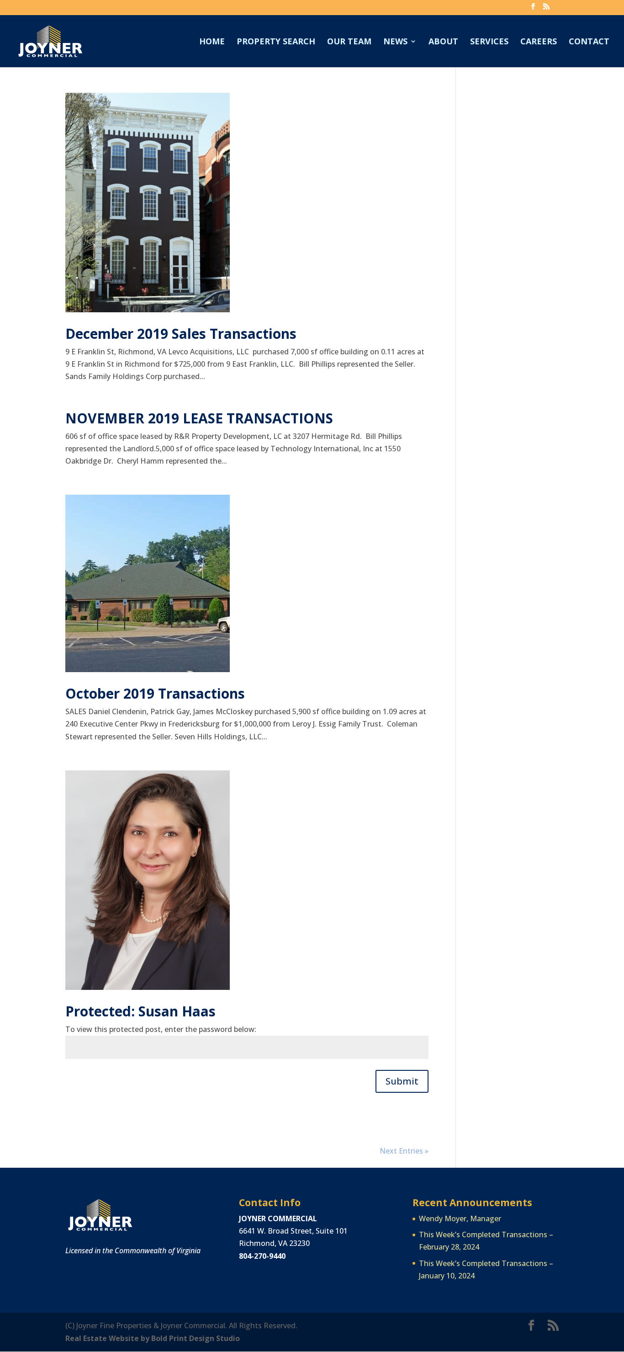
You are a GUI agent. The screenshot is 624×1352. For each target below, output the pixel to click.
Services (489, 42)
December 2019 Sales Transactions (180, 333)
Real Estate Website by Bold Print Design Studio (152, 1338)
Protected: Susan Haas (140, 1011)
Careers (538, 42)
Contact (589, 42)
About (443, 42)
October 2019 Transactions (155, 693)
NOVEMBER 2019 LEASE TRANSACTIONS (199, 418)
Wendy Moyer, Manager (460, 1218)
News (395, 42)
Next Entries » (404, 1151)
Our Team (349, 42)
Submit (402, 1081)
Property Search (276, 42)
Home (212, 42)
